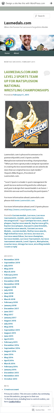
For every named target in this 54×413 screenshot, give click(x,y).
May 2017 (8, 314)
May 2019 (8, 268)
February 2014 (11, 366)
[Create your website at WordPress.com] (27, 3)
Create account (11, 389)
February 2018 (11, 302)
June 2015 (8, 336)
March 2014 (9, 363)
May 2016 (8, 327)
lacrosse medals (11, 239)
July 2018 (8, 290)
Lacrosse (31, 215)
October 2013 (10, 379)
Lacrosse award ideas (14, 236)
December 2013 (11, 372)
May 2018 (8, 296)
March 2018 (9, 299)
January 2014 (10, 369)
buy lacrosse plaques (13, 226)
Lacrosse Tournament (30, 239)
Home (7, 53)
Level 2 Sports (29, 241)
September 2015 (12, 330)
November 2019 (11, 259)
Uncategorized (11, 221)
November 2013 (11, 375)
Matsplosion (42, 241)
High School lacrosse (13, 234)
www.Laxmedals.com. (25, 200)
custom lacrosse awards (15, 228)
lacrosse (28, 234)
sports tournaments (34, 218)
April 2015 (9, 339)
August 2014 (10, 351)
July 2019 (8, 265)
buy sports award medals (35, 226)
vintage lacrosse (25, 244)
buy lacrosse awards (21, 223)
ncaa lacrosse (10, 244)
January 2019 (10, 278)
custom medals (19, 231)
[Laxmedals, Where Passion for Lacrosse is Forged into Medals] (27, 148)
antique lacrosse (33, 221)
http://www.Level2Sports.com (22, 209)
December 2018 (11, 281)
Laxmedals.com (17, 23)
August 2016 (10, 320)
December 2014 (11, 345)
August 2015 (10, 333)
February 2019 (11, 275)
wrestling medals (42, 244)
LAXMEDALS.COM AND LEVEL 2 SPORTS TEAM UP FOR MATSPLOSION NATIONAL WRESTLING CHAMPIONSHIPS (26, 81)
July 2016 (8, 323)
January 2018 (10, 305)
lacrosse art (38, 234)
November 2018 (11, 284)
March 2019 (9, 272)
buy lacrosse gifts (40, 223)
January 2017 (10, 317)
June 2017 (8, 311)
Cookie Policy (15, 402)
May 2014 (8, 357)
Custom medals (19, 215)
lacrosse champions (34, 236)
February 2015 (11, 342)
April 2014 (9, 360)
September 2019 (12, 262)
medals (20, 218)
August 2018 (10, 287)
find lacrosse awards (36, 231)
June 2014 (8, 354)
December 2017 (11, 308)
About (16, 53)
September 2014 (12, 348)
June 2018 (8, 293)
